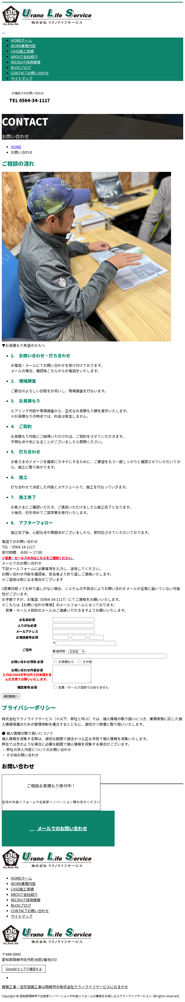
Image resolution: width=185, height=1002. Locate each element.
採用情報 (25, 62)
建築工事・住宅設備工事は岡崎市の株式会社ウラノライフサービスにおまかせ (65, 986)
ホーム (21, 40)
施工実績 (22, 51)
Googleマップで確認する (24, 968)
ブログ (21, 67)
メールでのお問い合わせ (61, 828)
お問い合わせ (30, 73)
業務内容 (23, 45)
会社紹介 (24, 56)
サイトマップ (21, 78)
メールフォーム (17, 110)
